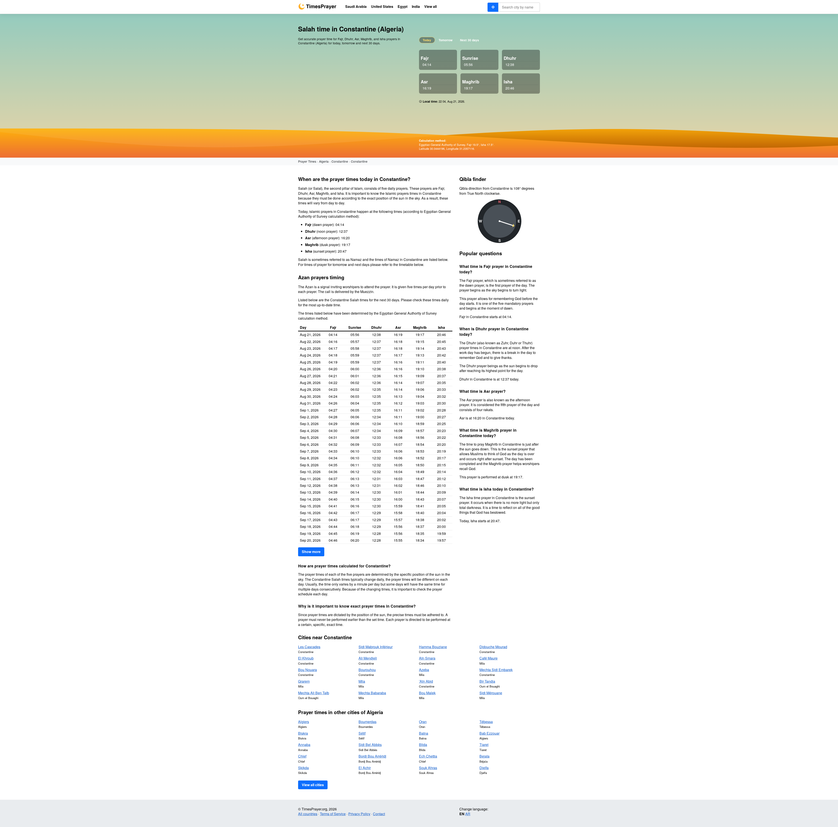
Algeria (324, 161)
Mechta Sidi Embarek (496, 669)
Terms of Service (333, 813)
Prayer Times (307, 161)
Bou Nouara (307, 669)
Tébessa (486, 721)
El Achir (365, 767)
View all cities (313, 784)
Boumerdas (367, 721)
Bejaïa (484, 756)
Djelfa (484, 767)
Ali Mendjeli (368, 658)
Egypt (402, 6)
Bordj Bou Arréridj (372, 756)
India (416, 6)
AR (467, 813)
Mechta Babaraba (372, 692)
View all (430, 6)
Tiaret (483, 744)
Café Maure (488, 658)
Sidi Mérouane (490, 692)
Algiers (303, 721)
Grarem (304, 681)
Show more (311, 551)
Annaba (304, 744)
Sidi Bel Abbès (370, 744)
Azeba (424, 669)
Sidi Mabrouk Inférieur (376, 646)
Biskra (303, 733)
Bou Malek (427, 692)
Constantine (339, 161)
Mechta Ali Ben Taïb (313, 692)
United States (382, 6)
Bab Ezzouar (489, 733)
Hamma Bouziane (433, 646)
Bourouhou (367, 669)
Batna (423, 733)
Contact (379, 813)
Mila (362, 681)
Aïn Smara (427, 658)
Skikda (303, 767)
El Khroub (306, 658)
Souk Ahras (428, 767)
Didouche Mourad (493, 646)
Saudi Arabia (356, 6)
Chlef (302, 756)
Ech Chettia (428, 756)
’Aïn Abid (426, 681)
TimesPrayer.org (317, 6)
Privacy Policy (359, 813)
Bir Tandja (487, 681)
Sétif (362, 733)
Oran (423, 721)
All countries (307, 813)
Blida (423, 744)
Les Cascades (309, 646)
